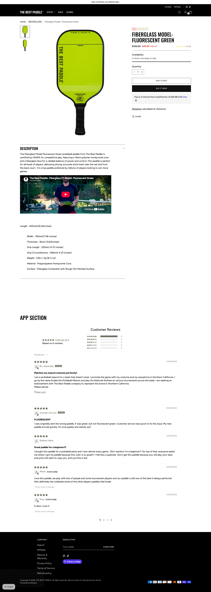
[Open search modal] (179, 12)
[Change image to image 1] (25, 32)
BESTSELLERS (35, 21)
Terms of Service (46, 568)
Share (138, 116)
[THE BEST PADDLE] (31, 12)
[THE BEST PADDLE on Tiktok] (190, 7)
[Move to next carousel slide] (189, 301)
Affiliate (41, 549)
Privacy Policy (44, 563)
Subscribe (108, 547)
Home (23, 21)
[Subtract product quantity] (134, 71)
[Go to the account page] (184, 12)
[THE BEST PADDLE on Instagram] (187, 7)
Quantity (136, 66)
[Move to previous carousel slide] (183, 301)
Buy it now (161, 88)
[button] (92, 336)
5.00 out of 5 (62, 340)
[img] (41, 361)
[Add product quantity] (141, 71)
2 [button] (104, 520)
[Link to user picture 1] (40, 396)
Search (40, 545)
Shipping (136, 109)
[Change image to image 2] (25, 45)
